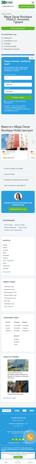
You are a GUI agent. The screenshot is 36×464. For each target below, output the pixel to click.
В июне (8, 325)
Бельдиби (6, 255)
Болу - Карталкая (8, 260)
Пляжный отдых (9, 286)
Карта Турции (22, 227)
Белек (4, 253)
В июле (8, 328)
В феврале (25, 330)
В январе (25, 328)
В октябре (17, 328)
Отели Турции (8, 225)
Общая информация (10, 227)
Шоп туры (7, 301)
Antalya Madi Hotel (8, 158)
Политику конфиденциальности (14, 107)
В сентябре (17, 325)
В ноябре (16, 330)
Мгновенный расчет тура (18, 209)
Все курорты (6, 272)
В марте (16, 339)
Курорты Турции (20, 225)
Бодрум (5, 258)
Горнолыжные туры (10, 298)
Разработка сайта (14, 443)
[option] (14, 142)
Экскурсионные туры (10, 295)
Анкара (5, 247)
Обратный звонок (18, 420)
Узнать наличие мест (18, 28)
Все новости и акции (9, 398)
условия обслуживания (27, 449)
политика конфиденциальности (10, 449)
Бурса (4, 263)
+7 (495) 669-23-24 (7, 6)
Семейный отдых (9, 289)
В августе (8, 330)
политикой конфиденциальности (18, 454)
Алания (5, 245)
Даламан (5, 268)
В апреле (16, 342)
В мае (15, 344)
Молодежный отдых (10, 292)
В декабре (25, 325)
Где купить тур (18, 426)
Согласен (18, 457)
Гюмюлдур (6, 266)
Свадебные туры (9, 304)
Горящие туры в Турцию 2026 (13, 230)
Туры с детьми (8, 306)
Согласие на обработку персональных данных (17, 110)
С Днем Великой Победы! (15, 394)
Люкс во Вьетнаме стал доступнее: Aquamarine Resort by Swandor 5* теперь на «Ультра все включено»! (18, 375)
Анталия (5, 250)
